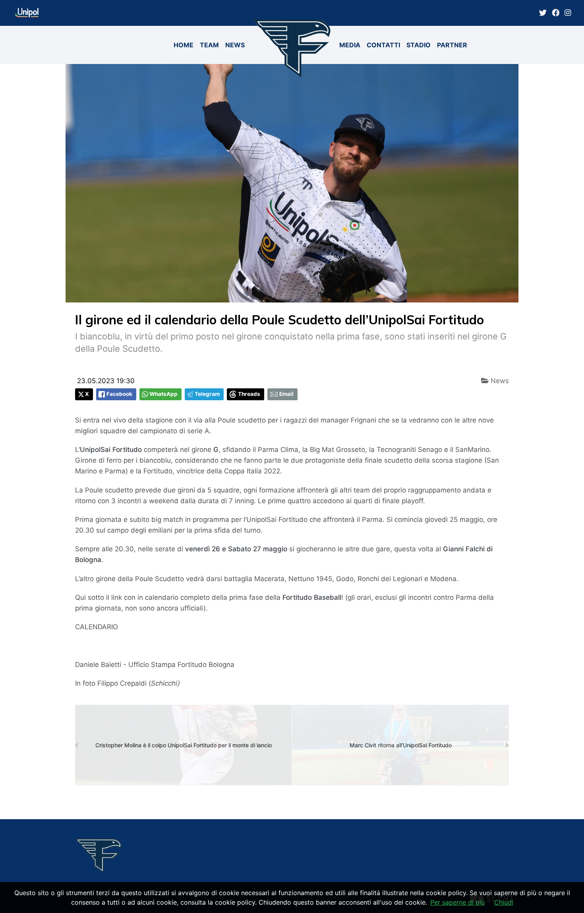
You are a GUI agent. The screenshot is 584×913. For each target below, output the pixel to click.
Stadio (418, 45)
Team (209, 45)
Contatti (383, 45)
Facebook (119, 394)
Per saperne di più (457, 902)
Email (286, 394)
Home (183, 45)
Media (349, 45)
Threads (249, 394)
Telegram (207, 394)
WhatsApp (163, 394)
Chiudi (503, 902)
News (235, 45)
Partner (452, 45)
